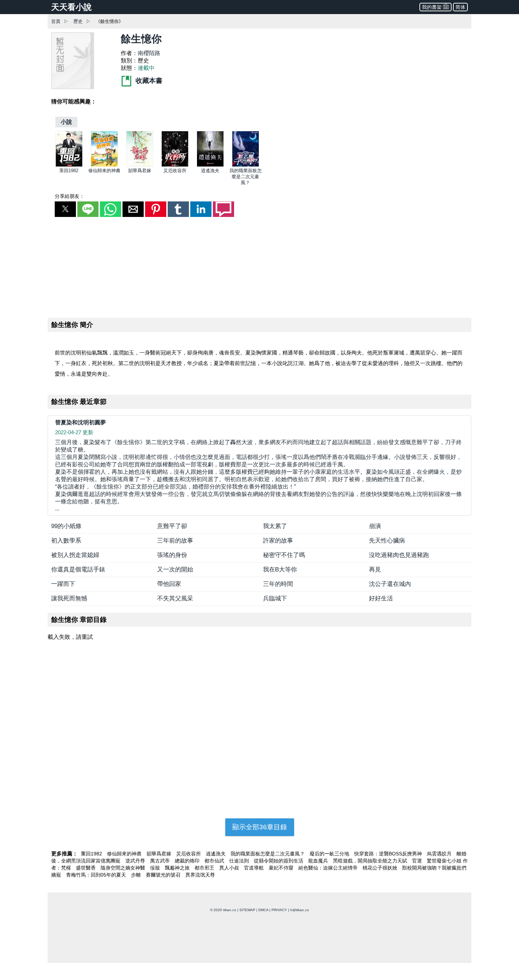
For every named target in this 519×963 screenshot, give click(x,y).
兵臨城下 (275, 598)
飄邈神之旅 (178, 868)
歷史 (78, 21)
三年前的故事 (175, 540)
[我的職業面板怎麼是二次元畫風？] (245, 165)
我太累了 (275, 526)
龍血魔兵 (318, 861)
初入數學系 (66, 540)
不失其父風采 (175, 598)
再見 (375, 569)
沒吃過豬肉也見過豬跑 (399, 555)
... (258, 475)
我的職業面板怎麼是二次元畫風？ (245, 176)
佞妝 (155, 868)
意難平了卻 (172, 526)
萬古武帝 (160, 861)
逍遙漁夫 (210, 170)
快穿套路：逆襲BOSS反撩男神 (388, 853)
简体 (460, 7)
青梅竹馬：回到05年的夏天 (96, 875)
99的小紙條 (66, 526)
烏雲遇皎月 (440, 853)
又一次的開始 (175, 569)
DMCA (263, 910)
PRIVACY (279, 910)
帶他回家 (169, 584)
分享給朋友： (69, 196)
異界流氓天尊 (200, 875)
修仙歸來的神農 (104, 170)
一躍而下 (63, 584)
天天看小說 (71, 7)
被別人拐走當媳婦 (75, 555)
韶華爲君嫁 (139, 170)
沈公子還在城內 (390, 584)
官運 (417, 861)
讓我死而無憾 (69, 598)
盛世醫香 (86, 868)
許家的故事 (278, 540)
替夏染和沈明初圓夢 (80, 422)
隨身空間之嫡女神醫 (124, 868)
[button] (65, 209)
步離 (136, 875)
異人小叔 (229, 868)
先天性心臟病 (387, 540)
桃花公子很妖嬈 (381, 868)
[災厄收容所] (175, 165)
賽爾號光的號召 (164, 875)
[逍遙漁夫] (210, 165)
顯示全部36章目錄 (259, 827)
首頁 (55, 21)
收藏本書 (148, 80)
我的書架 (432, 7)
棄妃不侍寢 (282, 868)
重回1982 (68, 170)
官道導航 (254, 868)
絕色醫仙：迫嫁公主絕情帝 (328, 868)
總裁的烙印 (188, 861)
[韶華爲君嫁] (139, 165)
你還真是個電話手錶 (78, 569)
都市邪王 (205, 868)
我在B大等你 (280, 569)
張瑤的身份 (172, 555)
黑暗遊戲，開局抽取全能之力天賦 (370, 861)
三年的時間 (278, 584)
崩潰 (375, 526)
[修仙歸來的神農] (104, 165)
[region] (259, 266)
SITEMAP (247, 910)
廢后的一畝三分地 (330, 853)
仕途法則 (239, 861)
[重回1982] (69, 165)
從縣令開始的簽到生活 (279, 861)
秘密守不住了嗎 (284, 555)
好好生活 (381, 598)
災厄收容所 (174, 170)
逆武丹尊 (136, 861)
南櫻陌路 (149, 53)
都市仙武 (215, 861)
